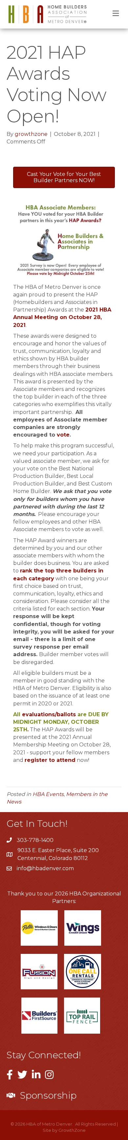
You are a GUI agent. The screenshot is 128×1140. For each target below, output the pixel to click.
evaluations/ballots (49, 714)
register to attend (50, 760)
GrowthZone (72, 1130)
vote (63, 435)
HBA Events (48, 794)
